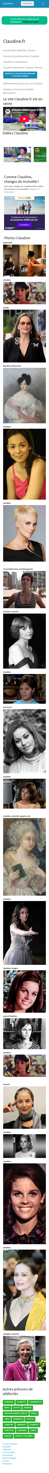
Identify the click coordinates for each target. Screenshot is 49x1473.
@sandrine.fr (35, 1402)
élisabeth (21, 1402)
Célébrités (27, 3)
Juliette (30, 1419)
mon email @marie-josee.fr (15, 1413)
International (8, 1455)
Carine (33, 1430)
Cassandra (22, 1430)
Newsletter (7, 1463)
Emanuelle (21, 1425)
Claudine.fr (7, 3)
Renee (6, 1408)
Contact (6, 1461)
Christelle (9, 1430)
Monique (27, 1408)
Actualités (7, 1446)
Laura (6, 1419)
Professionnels (9, 1452)
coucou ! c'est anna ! (24, 1436)
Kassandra (17, 1419)
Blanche (7, 1436)
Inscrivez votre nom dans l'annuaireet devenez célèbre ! (20, 74)
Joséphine (8, 1402)
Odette (16, 1408)
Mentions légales (9, 1458)
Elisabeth (34, 1425)
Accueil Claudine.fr (10, 1444)
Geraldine (8, 1425)
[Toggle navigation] (43, 3)
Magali (34, 1413)
